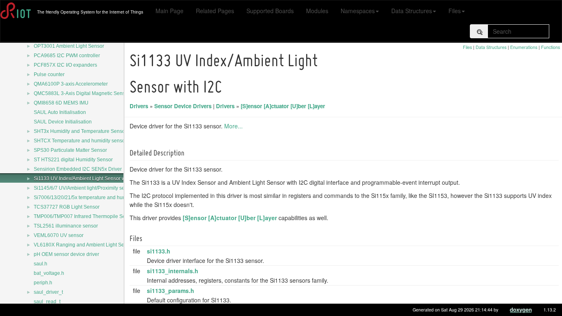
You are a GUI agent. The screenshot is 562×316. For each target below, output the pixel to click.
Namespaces (358, 11)
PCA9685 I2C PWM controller (67, 55)
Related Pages (215, 11)
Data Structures (411, 11)
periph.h (43, 283)
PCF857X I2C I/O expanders (65, 65)
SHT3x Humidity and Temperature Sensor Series (88, 131)
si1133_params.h (170, 290)
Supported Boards (270, 11)
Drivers (139, 106)
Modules (317, 11)
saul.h (40, 264)
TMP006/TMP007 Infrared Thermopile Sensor (84, 216)
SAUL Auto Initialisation (60, 112)
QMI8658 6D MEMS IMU (61, 103)
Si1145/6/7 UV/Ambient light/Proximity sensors (85, 188)
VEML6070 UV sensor (59, 235)
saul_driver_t (48, 292)
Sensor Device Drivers (182, 106)
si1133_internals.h (172, 271)
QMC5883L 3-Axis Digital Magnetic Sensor (82, 93)
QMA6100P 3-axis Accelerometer (71, 84)
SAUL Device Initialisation (63, 122)
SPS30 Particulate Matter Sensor (70, 150)
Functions (550, 47)
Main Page (169, 11)
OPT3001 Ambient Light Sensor (69, 46)
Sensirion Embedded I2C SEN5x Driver (78, 169)
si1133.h (158, 251)
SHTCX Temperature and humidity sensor (80, 141)
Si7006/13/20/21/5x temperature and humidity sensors (94, 197)
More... (233, 126)
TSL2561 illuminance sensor (66, 226)
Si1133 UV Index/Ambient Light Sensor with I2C (87, 178)
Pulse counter (49, 74)
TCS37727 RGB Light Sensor (67, 207)
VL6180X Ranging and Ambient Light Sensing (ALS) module (101, 245)
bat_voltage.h (49, 273)
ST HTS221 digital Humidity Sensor (73, 160)
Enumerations (523, 47)
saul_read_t (47, 301)
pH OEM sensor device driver (66, 254)
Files (454, 11)
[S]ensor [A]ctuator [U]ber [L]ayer (283, 106)
